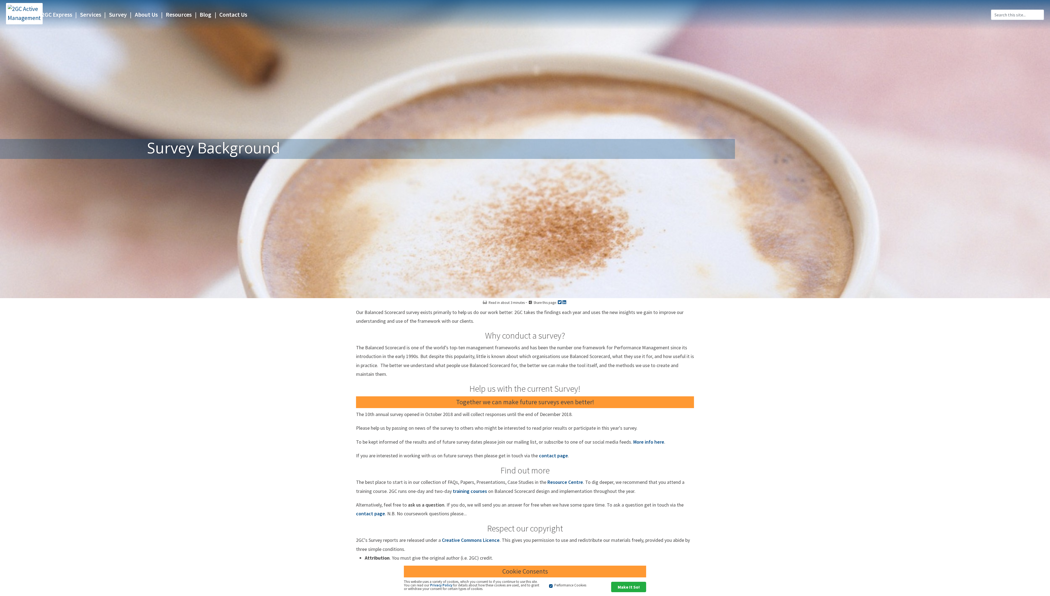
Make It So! (629, 587)
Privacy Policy (441, 585)
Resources (179, 14)
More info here (648, 442)
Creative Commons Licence (471, 540)
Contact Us (233, 14)
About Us (146, 14)
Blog (205, 14)
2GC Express (57, 14)
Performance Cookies (570, 585)
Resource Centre (565, 482)
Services (90, 14)
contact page (553, 455)
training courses (470, 491)
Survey (118, 14)
